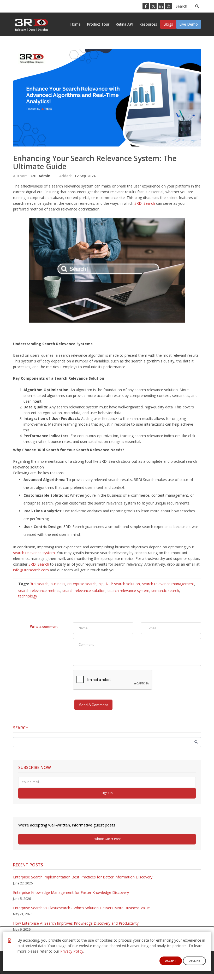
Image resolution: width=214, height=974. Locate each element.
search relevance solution (83, 590)
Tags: (23, 583)
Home (75, 24)
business (58, 583)
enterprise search (82, 583)
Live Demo (188, 24)
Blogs (168, 24)
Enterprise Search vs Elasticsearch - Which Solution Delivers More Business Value (81, 907)
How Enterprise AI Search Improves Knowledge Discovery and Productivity (76, 923)
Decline (194, 961)
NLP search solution (123, 583)
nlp (101, 583)
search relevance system (34, 552)
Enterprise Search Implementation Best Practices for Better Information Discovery (82, 877)
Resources (148, 24)
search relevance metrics (39, 590)
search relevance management (168, 583)
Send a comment (93, 705)
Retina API (124, 24)
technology (27, 596)
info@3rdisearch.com (31, 569)
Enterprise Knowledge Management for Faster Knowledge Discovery (71, 892)
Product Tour (98, 24)
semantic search (165, 590)
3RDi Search (144, 203)
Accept (170, 961)
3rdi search (39, 583)
